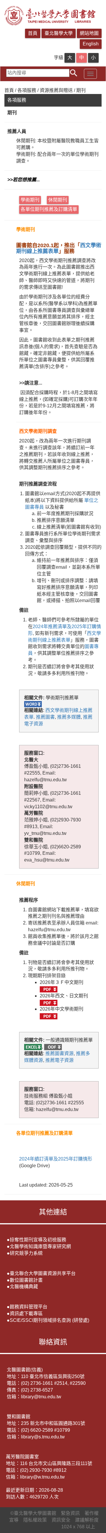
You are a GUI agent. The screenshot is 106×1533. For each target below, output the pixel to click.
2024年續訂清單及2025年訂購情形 (55, 1158)
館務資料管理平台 (28, 1306)
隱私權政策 (35, 1519)
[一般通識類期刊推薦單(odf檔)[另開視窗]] (53, 1046)
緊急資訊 (70, 1513)
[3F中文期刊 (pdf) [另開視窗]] (48, 989)
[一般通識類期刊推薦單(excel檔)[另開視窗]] (33, 1046)
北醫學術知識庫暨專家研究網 (40, 1246)
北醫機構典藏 (24, 1286)
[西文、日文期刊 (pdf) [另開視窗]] (48, 1002)
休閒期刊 (57, 199)
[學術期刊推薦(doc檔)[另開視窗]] (33, 703)
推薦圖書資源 (59, 1053)
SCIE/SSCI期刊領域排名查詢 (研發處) (49, 1320)
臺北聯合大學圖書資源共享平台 (43, 1273)
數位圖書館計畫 (26, 1280)
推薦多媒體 (69, 717)
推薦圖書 (45, 717)
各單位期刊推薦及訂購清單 (49, 209)
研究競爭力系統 (26, 1253)
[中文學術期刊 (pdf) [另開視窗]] (48, 1015)
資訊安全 (61, 1519)
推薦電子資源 (59, 1060)
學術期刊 (30, 199)
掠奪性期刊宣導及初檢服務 (38, 1239)
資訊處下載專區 (26, 1313)
